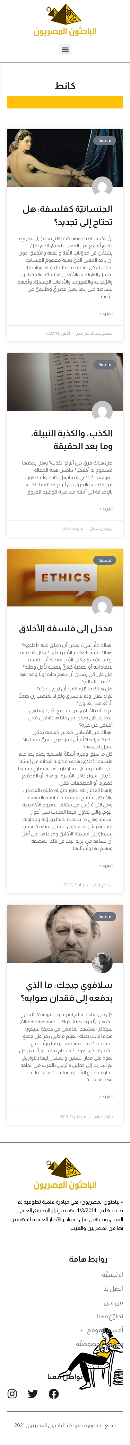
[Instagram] (12, 1394)
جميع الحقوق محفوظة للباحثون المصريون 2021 (65, 1425)
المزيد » (106, 313)
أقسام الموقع (105, 1330)
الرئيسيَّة (112, 1274)
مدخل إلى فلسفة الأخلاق (66, 628)
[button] (65, 49)
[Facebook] (53, 1394)
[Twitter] (33, 1394)
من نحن (113, 1302)
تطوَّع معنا (110, 1316)
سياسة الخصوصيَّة (99, 1343)
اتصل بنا (113, 1288)
